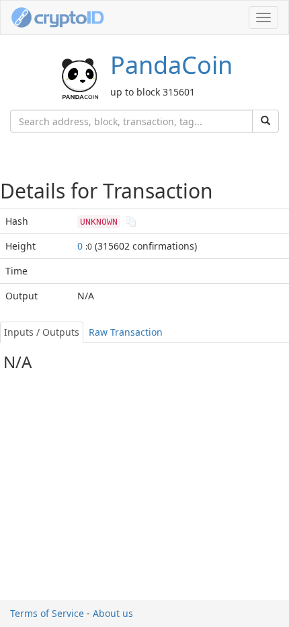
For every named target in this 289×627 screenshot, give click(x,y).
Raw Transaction (126, 332)
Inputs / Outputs (41, 332)
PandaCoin (171, 64)
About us (113, 613)
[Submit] (265, 121)
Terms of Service (47, 613)
